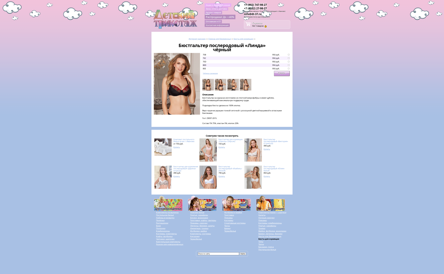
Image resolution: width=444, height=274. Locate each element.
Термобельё (196, 239)
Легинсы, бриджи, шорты (202, 225)
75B (204, 54)
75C (204, 58)
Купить (176, 147)
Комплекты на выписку (167, 212)
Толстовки (229, 215)
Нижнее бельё (197, 212)
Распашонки (162, 223)
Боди (158, 225)
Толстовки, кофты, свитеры (203, 220)
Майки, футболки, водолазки (272, 231)
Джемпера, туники (199, 228)
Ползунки (160, 228)
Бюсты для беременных (269, 236)
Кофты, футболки (164, 236)
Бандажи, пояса (266, 247)
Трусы (227, 225)
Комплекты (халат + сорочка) (272, 212)
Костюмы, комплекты (166, 233)
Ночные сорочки (266, 217)
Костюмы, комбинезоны (270, 223)
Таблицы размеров (210, 73)
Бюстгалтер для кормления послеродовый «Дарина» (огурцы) (185, 168)
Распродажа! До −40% (220, 17)
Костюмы (228, 220)
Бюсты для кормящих (243, 39)
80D (204, 65)
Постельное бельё (165, 215)
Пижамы (228, 217)
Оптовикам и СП (213, 21)
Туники (261, 228)
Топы (260, 241)
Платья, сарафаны (199, 215)
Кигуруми (195, 236)
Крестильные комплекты (168, 241)
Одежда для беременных (219, 39)
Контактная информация (217, 25)
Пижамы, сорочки (198, 223)
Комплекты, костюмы (200, 233)
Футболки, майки (198, 231)
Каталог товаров (213, 12)
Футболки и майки (233, 212)
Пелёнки (160, 220)
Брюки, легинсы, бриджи (270, 233)
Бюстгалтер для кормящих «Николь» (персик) (231, 140)
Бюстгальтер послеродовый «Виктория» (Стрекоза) (276, 141)
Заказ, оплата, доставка (216, 9)
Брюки (227, 228)
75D (204, 61)
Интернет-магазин (197, 39)
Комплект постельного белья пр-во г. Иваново (183, 140)
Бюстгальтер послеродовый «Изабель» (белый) (230, 168)
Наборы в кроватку (165, 217)
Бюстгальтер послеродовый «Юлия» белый (274, 168)
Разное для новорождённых (169, 244)
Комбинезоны (163, 231)
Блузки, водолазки (199, 217)
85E (204, 68)
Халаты (261, 215)
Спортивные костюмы (235, 223)
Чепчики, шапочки (165, 239)
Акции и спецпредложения (218, 5)
